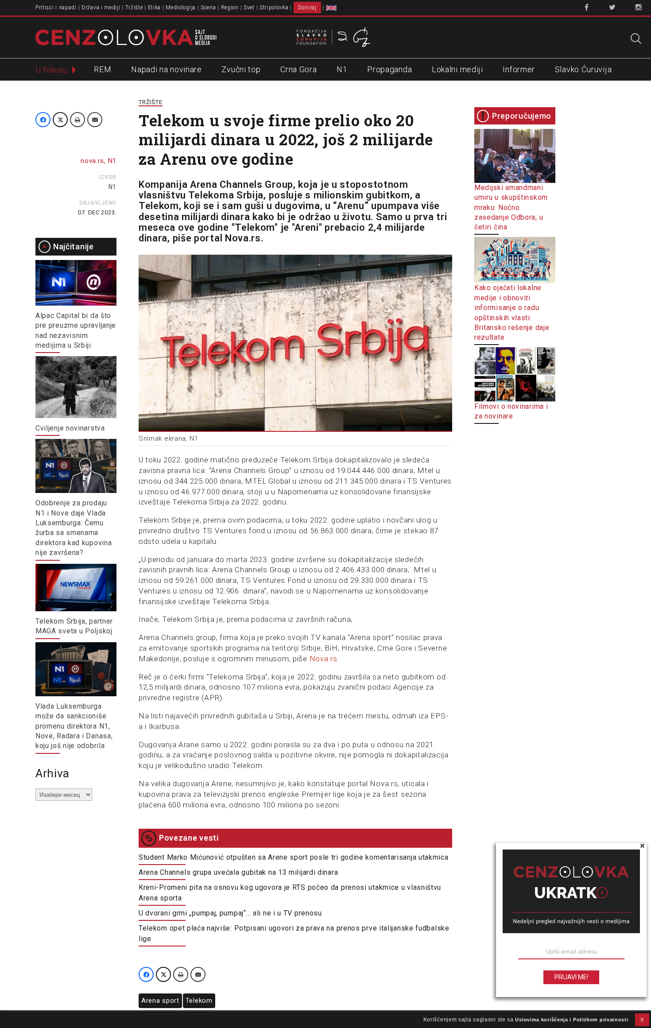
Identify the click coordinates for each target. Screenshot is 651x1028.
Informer (519, 69)
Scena (208, 7)
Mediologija (181, 7)
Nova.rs (323, 658)
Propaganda (389, 69)
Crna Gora (298, 69)
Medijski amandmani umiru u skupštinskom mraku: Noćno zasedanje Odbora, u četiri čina (511, 207)
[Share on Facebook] (42, 119)
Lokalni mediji (457, 69)
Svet (249, 7)
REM (102, 69)
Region (230, 7)
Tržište (134, 7)
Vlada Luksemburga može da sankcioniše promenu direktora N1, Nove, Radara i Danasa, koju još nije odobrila (73, 726)
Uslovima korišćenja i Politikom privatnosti (571, 1019)
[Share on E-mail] (94, 119)
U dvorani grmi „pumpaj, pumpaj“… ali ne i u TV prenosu (230, 913)
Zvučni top (240, 69)
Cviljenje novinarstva (70, 428)
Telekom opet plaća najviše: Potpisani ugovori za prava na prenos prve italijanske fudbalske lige (294, 933)
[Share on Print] (77, 119)
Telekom (199, 1001)
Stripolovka (274, 7)
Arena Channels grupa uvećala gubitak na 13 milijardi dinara (238, 872)
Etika (154, 7)
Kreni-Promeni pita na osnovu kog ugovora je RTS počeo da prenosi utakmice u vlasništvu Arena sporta (290, 892)
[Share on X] (60, 119)
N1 (342, 69)
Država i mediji (100, 7)
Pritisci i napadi (56, 7)
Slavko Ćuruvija (583, 69)
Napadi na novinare (166, 69)
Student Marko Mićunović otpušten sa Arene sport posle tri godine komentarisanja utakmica (294, 857)
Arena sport (160, 1001)
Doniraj (307, 7)
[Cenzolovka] (126, 36)
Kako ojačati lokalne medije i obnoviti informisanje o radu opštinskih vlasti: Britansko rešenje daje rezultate (511, 312)
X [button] (642, 1019)
